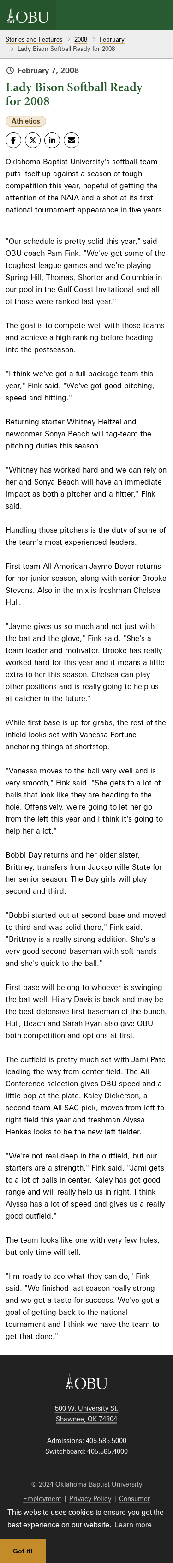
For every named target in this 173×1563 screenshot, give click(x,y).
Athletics (26, 121)
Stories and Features (34, 39)
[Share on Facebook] (13, 140)
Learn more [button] (133, 1525)
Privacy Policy (90, 1498)
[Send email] (71, 140)
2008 (80, 39)
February (112, 39)
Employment (42, 1498)
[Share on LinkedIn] (52, 140)
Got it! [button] (23, 1551)
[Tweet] (32, 140)
